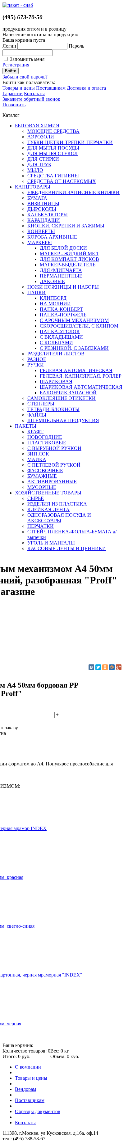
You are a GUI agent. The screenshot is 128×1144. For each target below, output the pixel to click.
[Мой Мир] (112, 667)
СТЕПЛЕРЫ (40, 403)
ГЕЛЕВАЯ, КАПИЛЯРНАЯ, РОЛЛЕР (80, 376)
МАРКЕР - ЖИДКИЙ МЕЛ (69, 253)
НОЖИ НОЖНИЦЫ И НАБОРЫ (63, 287)
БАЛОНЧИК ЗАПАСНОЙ (68, 392)
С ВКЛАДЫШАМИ (61, 337)
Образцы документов (37, 1111)
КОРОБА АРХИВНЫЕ (52, 236)
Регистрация (15, 64)
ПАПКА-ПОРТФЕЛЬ (63, 314)
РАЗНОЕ (36, 359)
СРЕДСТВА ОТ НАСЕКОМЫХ (61, 181)
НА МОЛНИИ (55, 303)
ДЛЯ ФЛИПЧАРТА (61, 270)
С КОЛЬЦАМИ (56, 342)
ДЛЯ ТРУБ (39, 164)
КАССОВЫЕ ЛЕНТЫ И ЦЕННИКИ (66, 548)
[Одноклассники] (105, 667)
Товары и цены (18, 88)
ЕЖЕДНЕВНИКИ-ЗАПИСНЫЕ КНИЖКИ (73, 192)
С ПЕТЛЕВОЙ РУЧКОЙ (53, 465)
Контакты (34, 93)
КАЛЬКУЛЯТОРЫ (47, 214)
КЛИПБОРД (53, 298)
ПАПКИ (36, 292)
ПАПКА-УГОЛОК (60, 331)
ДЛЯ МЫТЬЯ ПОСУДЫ (53, 147)
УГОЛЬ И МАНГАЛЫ (51, 542)
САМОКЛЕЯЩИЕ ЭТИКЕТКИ (61, 398)
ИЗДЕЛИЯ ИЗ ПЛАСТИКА (57, 503)
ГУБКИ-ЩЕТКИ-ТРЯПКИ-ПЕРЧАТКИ (70, 142)
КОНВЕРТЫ (41, 231)
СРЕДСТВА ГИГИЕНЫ (53, 175)
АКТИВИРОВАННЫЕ (52, 481)
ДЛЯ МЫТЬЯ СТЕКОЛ (52, 153)
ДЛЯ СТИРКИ (43, 159)
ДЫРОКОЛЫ (41, 209)
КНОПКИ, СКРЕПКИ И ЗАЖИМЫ (65, 225)
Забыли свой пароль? (25, 76)
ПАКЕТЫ (25, 426)
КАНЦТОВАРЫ (32, 186)
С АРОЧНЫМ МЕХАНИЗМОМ (74, 320)
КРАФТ (35, 431)
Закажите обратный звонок (31, 99)
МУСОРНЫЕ (41, 487)
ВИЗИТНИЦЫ (43, 203)
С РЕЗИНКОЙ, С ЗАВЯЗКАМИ (74, 348)
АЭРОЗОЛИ (40, 136)
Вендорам (25, 1089)
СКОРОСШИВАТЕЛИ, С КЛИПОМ (79, 325)
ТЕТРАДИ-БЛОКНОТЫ (53, 409)
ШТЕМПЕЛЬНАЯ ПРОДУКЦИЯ (63, 420)
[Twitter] (98, 667)
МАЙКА (36, 459)
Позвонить (13, 104)
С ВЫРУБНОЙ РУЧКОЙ (54, 448)
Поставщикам (51, 88)
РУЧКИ (35, 364)
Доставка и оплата (86, 88)
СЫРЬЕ (35, 498)
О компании (28, 1067)
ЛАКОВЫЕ (52, 281)
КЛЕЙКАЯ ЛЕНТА (48, 509)
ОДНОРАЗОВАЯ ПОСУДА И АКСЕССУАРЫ (59, 517)
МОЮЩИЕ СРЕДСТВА (53, 131)
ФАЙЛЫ (36, 414)
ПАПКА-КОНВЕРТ (61, 309)
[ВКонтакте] (91, 667)
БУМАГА (37, 198)
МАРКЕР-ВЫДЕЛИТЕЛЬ (67, 264)
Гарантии (12, 93)
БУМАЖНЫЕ (42, 476)
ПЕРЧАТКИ (40, 526)
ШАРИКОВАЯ (56, 381)
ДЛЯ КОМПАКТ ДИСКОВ (69, 259)
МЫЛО (35, 170)
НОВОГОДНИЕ (44, 437)
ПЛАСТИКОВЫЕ (46, 442)
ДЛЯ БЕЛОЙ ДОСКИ (63, 248)
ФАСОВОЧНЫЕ (45, 470)
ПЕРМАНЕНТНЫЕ (61, 275)
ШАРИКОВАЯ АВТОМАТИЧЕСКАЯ (81, 387)
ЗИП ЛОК (38, 453)
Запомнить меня (27, 59)
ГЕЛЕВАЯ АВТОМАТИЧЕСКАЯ (76, 370)
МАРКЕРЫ (39, 242)
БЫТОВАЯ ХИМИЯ (37, 125)
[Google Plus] (118, 667)
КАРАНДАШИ (43, 220)
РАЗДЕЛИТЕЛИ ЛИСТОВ (56, 353)
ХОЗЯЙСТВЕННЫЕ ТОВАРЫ (48, 492)
